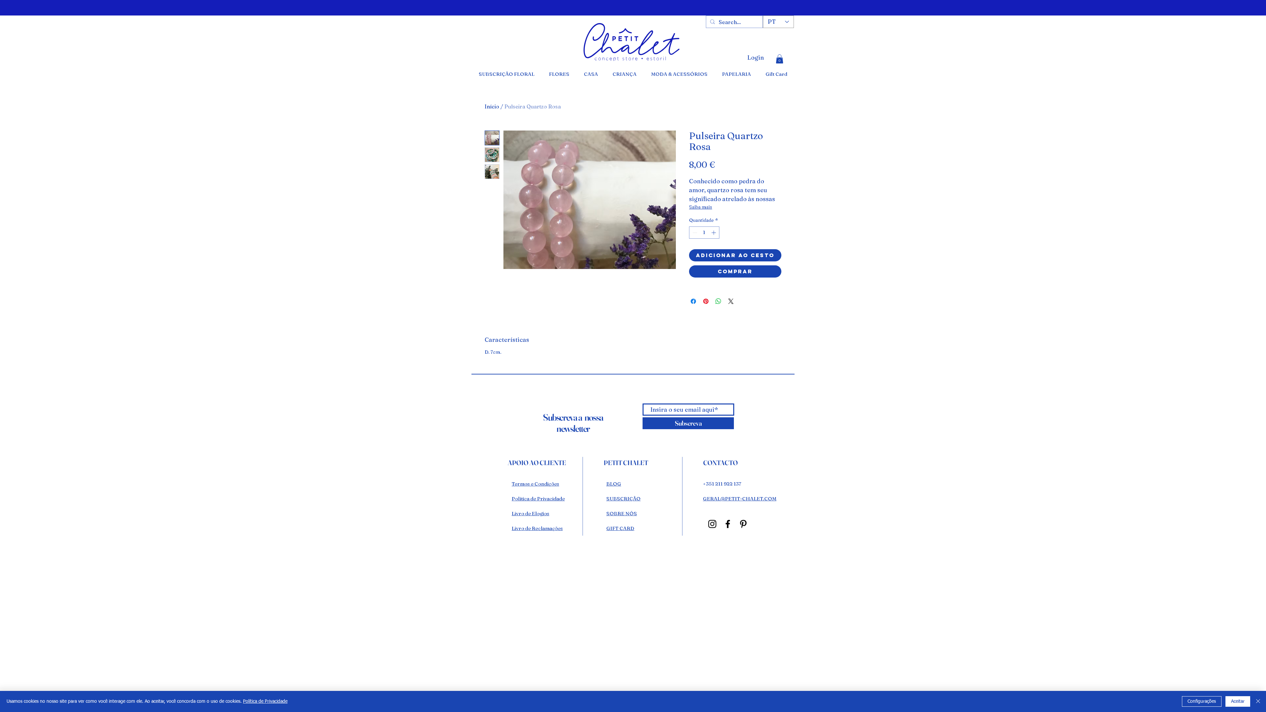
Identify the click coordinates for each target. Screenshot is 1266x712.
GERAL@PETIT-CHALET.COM (739, 498)
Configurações (1202, 701)
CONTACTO (720, 463)
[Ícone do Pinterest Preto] (743, 524)
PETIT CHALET (626, 463)
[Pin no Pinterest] (706, 301)
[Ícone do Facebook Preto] (727, 524)
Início (492, 106)
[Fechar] (1258, 701)
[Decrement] (694, 232)
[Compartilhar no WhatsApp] (718, 301)
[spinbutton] (704, 232)
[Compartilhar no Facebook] (693, 301)
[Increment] (714, 232)
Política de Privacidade (265, 701)
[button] (779, 58)
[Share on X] (731, 301)
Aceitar (1238, 701)
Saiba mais (700, 207)
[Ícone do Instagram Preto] (712, 524)
